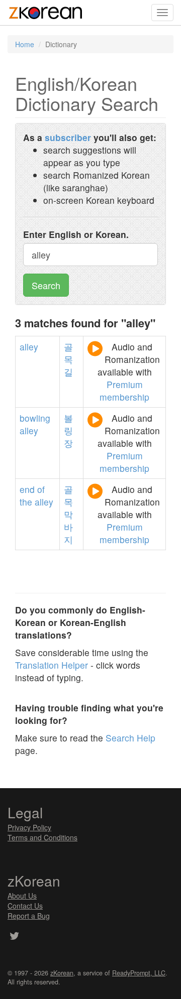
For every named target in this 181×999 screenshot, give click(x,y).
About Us (22, 896)
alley (29, 346)
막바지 (68, 527)
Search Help (130, 737)
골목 (68, 495)
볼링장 (68, 430)
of (41, 489)
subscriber (68, 137)
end (27, 489)
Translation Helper (51, 665)
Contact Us (25, 906)
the (26, 501)
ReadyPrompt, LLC (138, 972)
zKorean (61, 972)
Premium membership (124, 390)
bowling (35, 418)
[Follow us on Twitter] (14, 937)
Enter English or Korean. (76, 234)
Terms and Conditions (42, 837)
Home (24, 44)
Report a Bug (29, 916)
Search (46, 285)
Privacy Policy (29, 827)
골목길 (68, 359)
